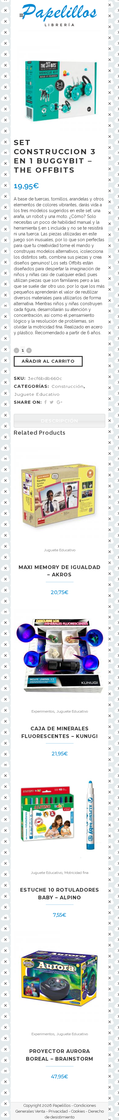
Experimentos (42, 711)
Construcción (68, 386)
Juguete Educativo (37, 394)
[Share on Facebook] (45, 402)
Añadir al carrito (48, 361)
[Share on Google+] (59, 402)
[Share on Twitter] (52, 402)
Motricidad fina (76, 873)
